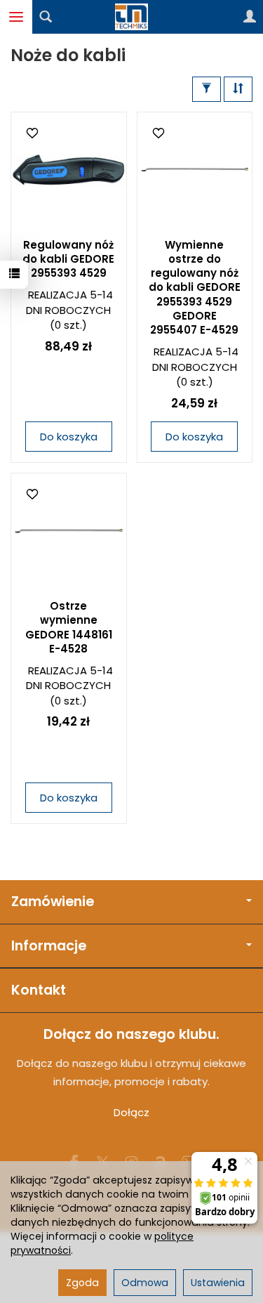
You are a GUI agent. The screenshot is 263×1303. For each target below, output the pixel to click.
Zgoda (82, 1283)
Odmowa (144, 1283)
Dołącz (131, 1112)
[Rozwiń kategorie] (16, 17)
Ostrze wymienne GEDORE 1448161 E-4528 (68, 627)
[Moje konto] (249, 17)
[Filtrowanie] (206, 89)
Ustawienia (218, 1283)
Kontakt (38, 990)
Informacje (48, 945)
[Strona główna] (132, 17)
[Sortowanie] (238, 89)
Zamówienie (52, 901)
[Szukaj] (45, 17)
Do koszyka (68, 436)
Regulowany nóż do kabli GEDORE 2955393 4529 (68, 259)
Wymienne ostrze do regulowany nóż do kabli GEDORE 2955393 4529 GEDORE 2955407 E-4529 (195, 287)
